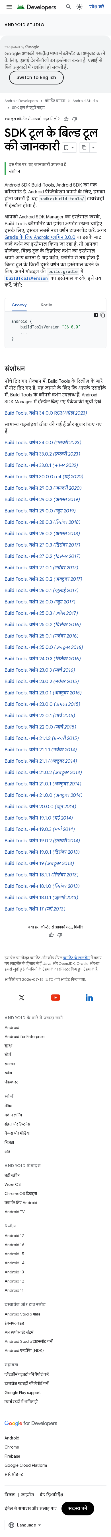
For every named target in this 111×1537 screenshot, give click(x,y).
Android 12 (14, 1281)
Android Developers (21, 100)
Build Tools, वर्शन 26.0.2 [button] (43, 579)
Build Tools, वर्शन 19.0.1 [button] (42, 852)
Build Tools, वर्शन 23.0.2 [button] (42, 681)
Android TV (15, 1211)
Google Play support (23, 1392)
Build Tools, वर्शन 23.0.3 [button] (40, 670)
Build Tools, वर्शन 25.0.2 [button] (43, 625)
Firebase (12, 1456)
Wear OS (13, 1184)
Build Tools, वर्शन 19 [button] (39, 863)
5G (7, 1151)
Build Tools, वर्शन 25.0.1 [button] (42, 636)
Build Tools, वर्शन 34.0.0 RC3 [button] (46, 413)
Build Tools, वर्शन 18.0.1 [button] (41, 898)
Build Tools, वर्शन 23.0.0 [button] (42, 704)
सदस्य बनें (77, 1508)
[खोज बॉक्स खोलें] (68, 6)
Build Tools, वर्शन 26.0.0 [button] (40, 602)
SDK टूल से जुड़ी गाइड (28, 107)
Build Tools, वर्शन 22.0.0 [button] (40, 727)
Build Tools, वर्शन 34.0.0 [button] (43, 443)
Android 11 (14, 1290)
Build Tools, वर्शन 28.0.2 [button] (42, 534)
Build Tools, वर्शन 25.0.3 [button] (41, 613)
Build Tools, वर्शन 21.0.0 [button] (44, 795)
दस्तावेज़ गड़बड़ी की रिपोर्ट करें (26, 1383)
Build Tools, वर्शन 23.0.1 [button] (43, 693)
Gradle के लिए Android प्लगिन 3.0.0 (40, 237)
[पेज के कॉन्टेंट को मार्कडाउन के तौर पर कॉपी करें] (84, 147)
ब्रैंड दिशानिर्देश (51, 1495)
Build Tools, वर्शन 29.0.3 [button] (43, 488)
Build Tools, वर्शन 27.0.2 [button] (43, 556)
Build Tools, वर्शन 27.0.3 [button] (42, 545)
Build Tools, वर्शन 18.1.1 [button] (42, 875)
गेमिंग (8, 1105)
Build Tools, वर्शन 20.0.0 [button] (40, 807)
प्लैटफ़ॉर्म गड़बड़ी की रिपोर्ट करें (27, 1374)
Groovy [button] (19, 304)
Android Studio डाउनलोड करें (28, 1341)
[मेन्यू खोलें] (9, 7)
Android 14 (14, 1262)
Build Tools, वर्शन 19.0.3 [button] (40, 829)
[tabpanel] (55, 330)
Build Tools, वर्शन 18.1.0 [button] (42, 886)
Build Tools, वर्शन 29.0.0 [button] (40, 511)
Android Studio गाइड (22, 1314)
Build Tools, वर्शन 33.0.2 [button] (42, 454)
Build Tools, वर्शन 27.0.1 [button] (41, 568)
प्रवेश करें (96, 6)
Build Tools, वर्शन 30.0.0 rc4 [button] (44, 477)
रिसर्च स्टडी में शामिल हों (21, 1401)
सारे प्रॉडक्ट (14, 1474)
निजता (9, 1142)
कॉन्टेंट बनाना (55, 100)
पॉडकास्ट (11, 1082)
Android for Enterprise (24, 1036)
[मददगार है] (66, 119)
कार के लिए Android (21, 1202)
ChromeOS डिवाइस (21, 1193)
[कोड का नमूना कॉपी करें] (102, 315)
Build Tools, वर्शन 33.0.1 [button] (41, 465)
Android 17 (14, 1235)
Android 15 (14, 1253)
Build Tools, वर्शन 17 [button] (35, 909)
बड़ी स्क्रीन (12, 1175)
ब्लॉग (8, 1072)
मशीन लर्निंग (13, 1115)
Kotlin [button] (46, 304)
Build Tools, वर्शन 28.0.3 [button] (43, 522)
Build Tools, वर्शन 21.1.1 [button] (41, 750)
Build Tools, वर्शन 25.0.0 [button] (44, 647)
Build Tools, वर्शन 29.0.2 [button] (42, 499)
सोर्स (8, 1054)
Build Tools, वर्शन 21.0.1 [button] (43, 784)
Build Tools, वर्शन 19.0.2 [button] (42, 841)
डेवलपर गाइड (14, 1323)
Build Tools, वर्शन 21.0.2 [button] (43, 772)
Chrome (12, 1447)
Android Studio (24, 24)
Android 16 (14, 1244)
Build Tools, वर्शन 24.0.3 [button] (43, 659)
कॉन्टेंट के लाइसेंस (76, 957)
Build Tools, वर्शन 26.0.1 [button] (42, 590)
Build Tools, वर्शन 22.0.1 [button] (40, 716)
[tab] (19, 304)
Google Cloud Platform (26, 1465)
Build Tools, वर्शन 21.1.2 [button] (42, 738)
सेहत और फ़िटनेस (17, 1124)
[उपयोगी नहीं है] (74, 119)
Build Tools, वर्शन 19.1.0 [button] (39, 818)
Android (12, 1027)
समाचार (10, 1063)
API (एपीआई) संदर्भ (19, 1332)
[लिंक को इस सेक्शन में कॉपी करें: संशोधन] (30, 369)
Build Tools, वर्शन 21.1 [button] (41, 761)
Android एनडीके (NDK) (24, 1350)
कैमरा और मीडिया (17, 1133)
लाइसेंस (27, 1495)
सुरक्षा (8, 1045)
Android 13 (14, 1272)
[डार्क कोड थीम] (95, 315)
